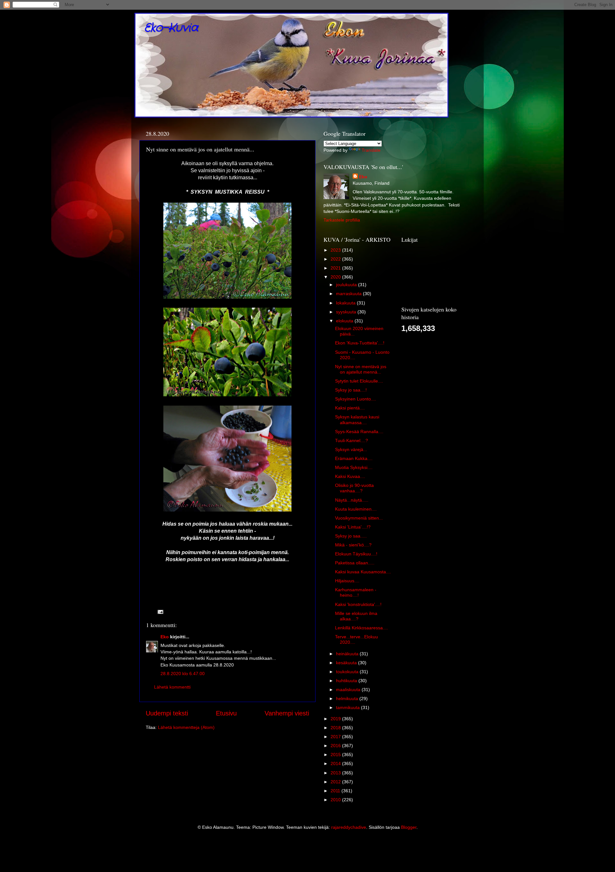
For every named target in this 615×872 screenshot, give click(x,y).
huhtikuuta (347, 680)
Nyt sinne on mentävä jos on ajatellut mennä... (360, 369)
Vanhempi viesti (287, 713)
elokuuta (345, 320)
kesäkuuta (347, 662)
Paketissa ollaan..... (354, 562)
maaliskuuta (349, 689)
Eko (164, 636)
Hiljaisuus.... (347, 580)
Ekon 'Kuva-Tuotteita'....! (359, 342)
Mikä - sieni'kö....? (353, 544)
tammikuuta (348, 707)
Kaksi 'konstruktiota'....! (358, 604)
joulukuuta (347, 284)
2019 (336, 718)
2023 (336, 250)
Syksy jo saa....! (351, 389)
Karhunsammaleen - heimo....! (355, 592)
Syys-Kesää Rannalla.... (359, 431)
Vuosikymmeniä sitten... (359, 518)
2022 (336, 259)
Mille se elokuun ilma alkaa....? (356, 616)
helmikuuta (347, 698)
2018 (336, 727)
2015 (336, 754)
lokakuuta (346, 302)
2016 (336, 745)
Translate (371, 150)
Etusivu (226, 713)
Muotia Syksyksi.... (354, 467)
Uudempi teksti (167, 713)
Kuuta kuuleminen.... (356, 509)
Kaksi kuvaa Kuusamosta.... (363, 571)
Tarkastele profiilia (342, 219)
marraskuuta (349, 293)
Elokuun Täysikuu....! (356, 553)
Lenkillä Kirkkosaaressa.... (361, 627)
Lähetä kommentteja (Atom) (186, 727)
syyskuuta (346, 311)
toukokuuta (348, 671)
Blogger (408, 827)
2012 (336, 781)
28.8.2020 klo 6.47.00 (182, 673)
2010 (336, 799)
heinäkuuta (348, 653)
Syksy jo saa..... (351, 535)
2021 (336, 267)
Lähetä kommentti (172, 687)
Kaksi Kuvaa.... (350, 476)
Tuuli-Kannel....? (351, 440)
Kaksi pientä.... (350, 407)
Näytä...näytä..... (351, 500)
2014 (336, 763)
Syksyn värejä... (351, 449)
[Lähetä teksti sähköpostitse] (160, 611)
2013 (336, 772)
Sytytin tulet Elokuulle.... (359, 381)
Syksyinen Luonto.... (355, 398)
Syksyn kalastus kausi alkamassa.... (357, 419)
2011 (336, 790)
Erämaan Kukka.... (354, 458)
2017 (336, 736)
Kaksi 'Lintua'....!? (353, 526)
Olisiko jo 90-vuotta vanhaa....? (354, 488)
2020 (336, 276)
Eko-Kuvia (171, 28)
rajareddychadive (348, 827)
